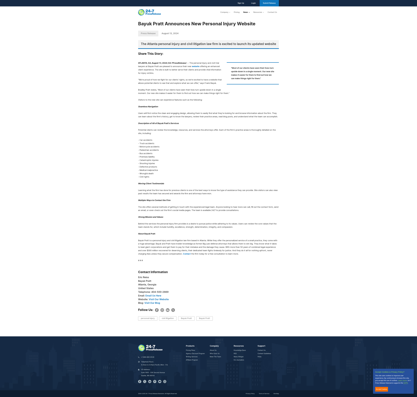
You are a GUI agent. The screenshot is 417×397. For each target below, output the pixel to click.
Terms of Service (264, 393)
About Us (213, 350)
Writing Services (192, 357)
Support (261, 346)
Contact (187, 254)
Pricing (237, 12)
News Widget (238, 357)
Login (253, 3)
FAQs (259, 357)
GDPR (405, 383)
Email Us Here (153, 296)
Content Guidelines (264, 353)
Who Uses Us (215, 353)
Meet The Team (215, 357)
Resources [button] (258, 12)
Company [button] (224, 12)
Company (214, 346)
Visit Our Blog (152, 303)
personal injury (148, 318)
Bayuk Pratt (186, 318)
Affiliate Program (192, 360)
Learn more (402, 380)
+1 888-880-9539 (147, 357)
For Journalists (239, 360)
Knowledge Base (240, 350)
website (195, 66)
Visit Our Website (159, 299)
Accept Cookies (381, 389)
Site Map (276, 393)
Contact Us (272, 12)
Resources (239, 346)
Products (190, 346)
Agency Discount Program (195, 353)
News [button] (245, 12)
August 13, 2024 (170, 33)
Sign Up (241, 3)
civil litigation (168, 318)
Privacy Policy (250, 393)
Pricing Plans (190, 350)
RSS (235, 353)
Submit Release (269, 3)
